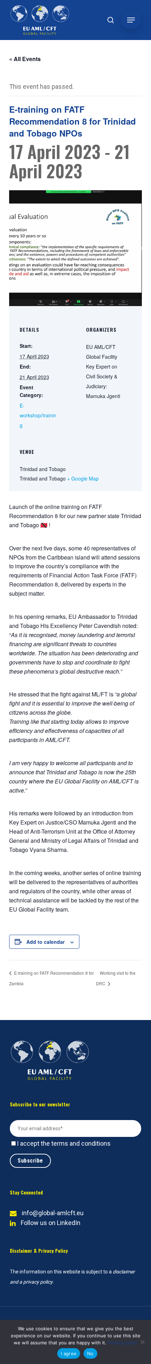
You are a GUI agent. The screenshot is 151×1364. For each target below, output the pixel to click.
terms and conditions (81, 1143)
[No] (142, 1341)
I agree (69, 1353)
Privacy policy (122, 1342)
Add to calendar (45, 941)
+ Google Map (83, 478)
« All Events (25, 59)
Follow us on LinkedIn (50, 1222)
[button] (131, 20)
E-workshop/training (38, 415)
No (90, 1353)
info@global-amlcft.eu (53, 1213)
